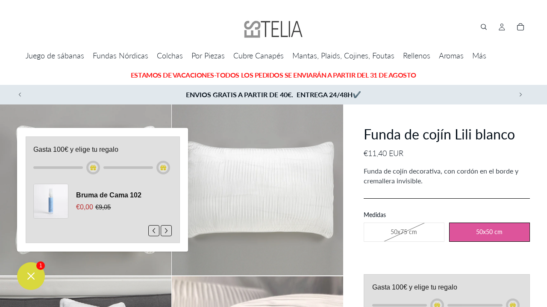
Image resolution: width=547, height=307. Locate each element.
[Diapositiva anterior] (20, 94)
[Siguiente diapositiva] (520, 94)
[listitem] (479, 55)
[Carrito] (520, 26)
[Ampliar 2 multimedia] (257, 189)
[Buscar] (483, 26)
